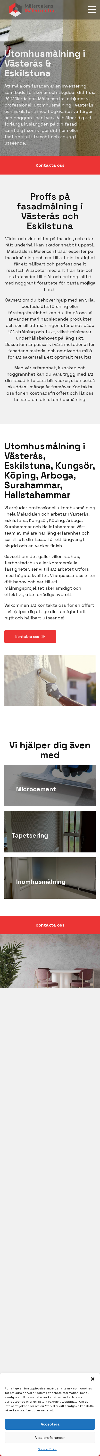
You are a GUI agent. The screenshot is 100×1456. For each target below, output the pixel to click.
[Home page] (32, 9)
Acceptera (50, 1424)
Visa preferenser (50, 1437)
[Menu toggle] (92, 10)
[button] (92, 1379)
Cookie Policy (48, 1449)
